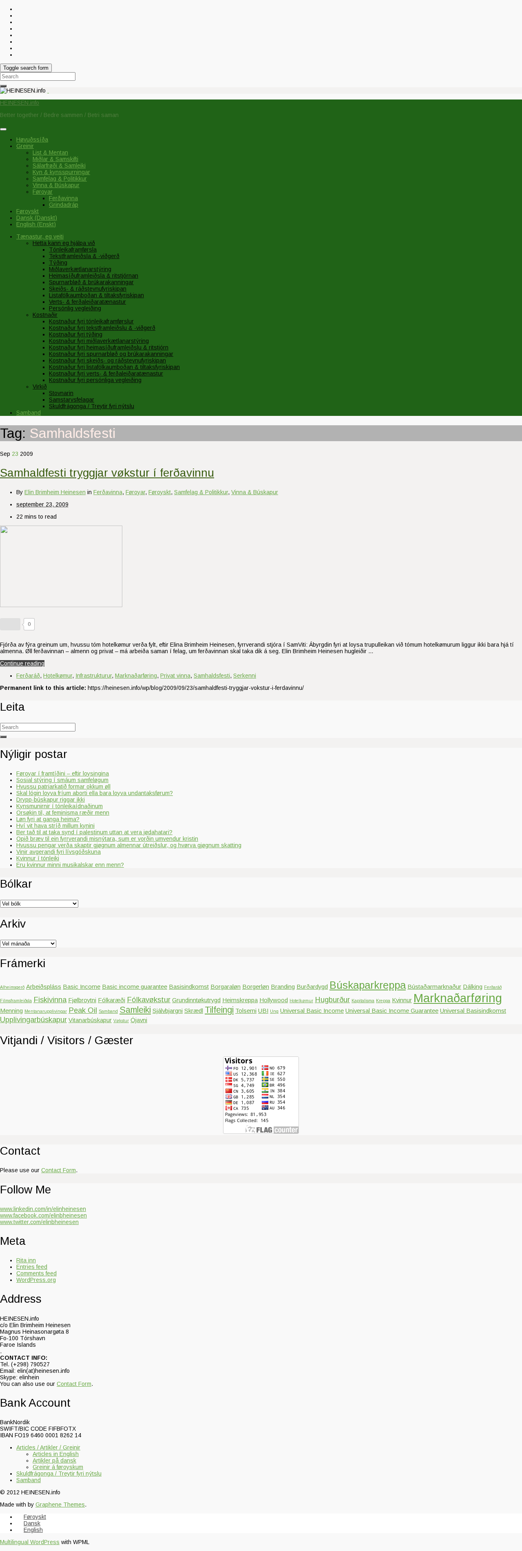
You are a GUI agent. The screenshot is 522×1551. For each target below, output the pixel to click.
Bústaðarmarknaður (434, 986)
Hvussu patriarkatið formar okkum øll (63, 786)
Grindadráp (63, 204)
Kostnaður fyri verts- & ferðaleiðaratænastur (106, 373)
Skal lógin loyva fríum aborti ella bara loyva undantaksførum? (94, 793)
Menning (11, 1010)
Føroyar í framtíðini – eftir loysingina (62, 773)
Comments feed (36, 1273)
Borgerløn (255, 986)
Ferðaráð (28, 675)
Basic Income (81, 986)
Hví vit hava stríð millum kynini (55, 825)
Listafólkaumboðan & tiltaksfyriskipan (96, 295)
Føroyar (43, 191)
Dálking (472, 986)
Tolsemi (246, 1010)
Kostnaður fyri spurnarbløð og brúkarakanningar (111, 354)
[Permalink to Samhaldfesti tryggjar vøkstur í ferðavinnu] (61, 605)
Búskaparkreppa (368, 985)
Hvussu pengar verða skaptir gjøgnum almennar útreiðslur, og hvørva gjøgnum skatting (128, 845)
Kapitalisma (363, 1000)
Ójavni (138, 1019)
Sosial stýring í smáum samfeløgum (62, 780)
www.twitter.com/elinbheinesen (39, 1222)
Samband (28, 412)
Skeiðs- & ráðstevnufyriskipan (87, 288)
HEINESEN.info (19, 102)
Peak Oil (83, 1010)
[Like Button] (10, 624)
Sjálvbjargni (168, 1010)
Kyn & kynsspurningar (61, 172)
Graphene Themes (60, 1504)
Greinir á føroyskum (58, 1467)
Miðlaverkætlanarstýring (80, 269)
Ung (274, 1011)
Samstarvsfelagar (71, 399)
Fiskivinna (49, 999)
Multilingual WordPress (30, 1542)
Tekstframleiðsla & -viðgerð (84, 256)
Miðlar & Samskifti (55, 159)
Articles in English (56, 1454)
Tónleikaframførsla (73, 249)
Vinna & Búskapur (56, 185)
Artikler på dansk (54, 1460)
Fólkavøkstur (148, 999)
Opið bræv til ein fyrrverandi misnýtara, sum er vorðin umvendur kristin (107, 838)
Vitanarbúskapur (90, 1019)
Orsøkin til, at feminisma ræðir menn (62, 812)
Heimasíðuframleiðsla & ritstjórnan (93, 275)
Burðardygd (312, 986)
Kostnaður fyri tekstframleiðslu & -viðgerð (102, 328)
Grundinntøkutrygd (196, 999)
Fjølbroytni (82, 999)
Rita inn (26, 1260)
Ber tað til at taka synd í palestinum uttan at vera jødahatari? (94, 832)
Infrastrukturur (93, 675)
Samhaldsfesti (212, 675)
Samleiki (135, 1010)
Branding (283, 986)
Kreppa (383, 1000)
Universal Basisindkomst (473, 1010)
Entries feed (31, 1267)
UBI (263, 1010)
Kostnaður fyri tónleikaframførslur (91, 321)
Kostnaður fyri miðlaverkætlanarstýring (99, 341)
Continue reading (22, 663)
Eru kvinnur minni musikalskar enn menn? (70, 865)
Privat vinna (175, 675)
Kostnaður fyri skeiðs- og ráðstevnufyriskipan (107, 360)
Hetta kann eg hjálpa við (64, 243)
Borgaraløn (225, 986)
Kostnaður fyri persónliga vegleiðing (95, 380)
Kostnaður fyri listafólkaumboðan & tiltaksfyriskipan (114, 367)
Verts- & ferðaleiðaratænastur (87, 301)
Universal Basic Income (312, 1010)
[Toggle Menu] (3, 129)
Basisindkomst (189, 986)
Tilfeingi (219, 1010)
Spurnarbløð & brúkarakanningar (91, 282)
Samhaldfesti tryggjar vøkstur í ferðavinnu (107, 472)
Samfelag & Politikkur (60, 178)
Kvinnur (402, 999)
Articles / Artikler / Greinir (48, 1447)
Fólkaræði (111, 999)
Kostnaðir (45, 315)
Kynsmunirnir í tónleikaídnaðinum (59, 806)
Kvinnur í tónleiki (37, 858)
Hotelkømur (57, 675)
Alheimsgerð (12, 987)
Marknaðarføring (136, 675)
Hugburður (332, 999)
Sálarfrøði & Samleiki (59, 165)
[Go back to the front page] (48, 90)
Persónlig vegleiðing (75, 308)
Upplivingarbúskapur (33, 1019)
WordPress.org (36, 1280)
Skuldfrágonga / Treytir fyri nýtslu (91, 406)
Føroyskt (159, 492)
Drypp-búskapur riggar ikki (50, 799)
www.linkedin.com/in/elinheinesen (43, 1209)
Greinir (25, 146)
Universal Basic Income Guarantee (391, 1010)
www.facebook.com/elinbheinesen (43, 1215)
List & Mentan (50, 152)
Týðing (58, 262)
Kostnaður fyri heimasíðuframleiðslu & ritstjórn (108, 347)
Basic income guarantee (134, 986)
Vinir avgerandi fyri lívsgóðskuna (58, 851)
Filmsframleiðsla (16, 1000)
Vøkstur (121, 1020)
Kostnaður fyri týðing (75, 334)
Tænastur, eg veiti (40, 236)
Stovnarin (61, 393)
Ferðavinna (63, 198)
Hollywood (273, 999)
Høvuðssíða (32, 139)
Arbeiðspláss (43, 986)
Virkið (40, 386)
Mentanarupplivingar (45, 1011)
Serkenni (244, 675)
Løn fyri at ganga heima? (48, 819)
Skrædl (193, 1010)
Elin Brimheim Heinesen (55, 492)
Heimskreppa (240, 999)
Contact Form (58, 1170)
